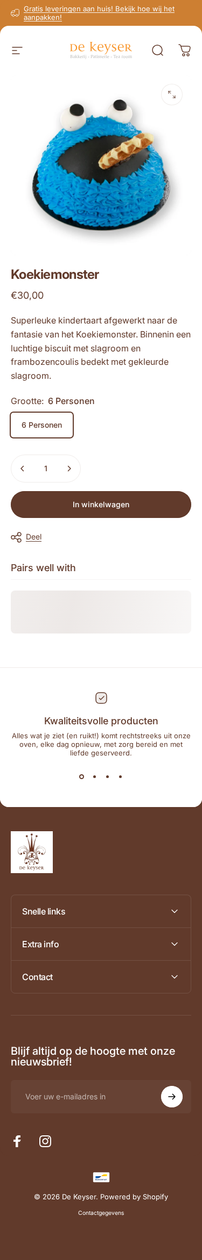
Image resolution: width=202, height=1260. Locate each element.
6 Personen (42, 424)
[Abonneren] (172, 1096)
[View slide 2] (94, 776)
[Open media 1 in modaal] (172, 94)
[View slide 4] (120, 776)
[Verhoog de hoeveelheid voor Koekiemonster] (69, 468)
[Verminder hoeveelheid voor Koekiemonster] (22, 468)
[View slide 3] (107, 776)
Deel (33, 536)
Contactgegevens (101, 1212)
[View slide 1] (81, 776)
